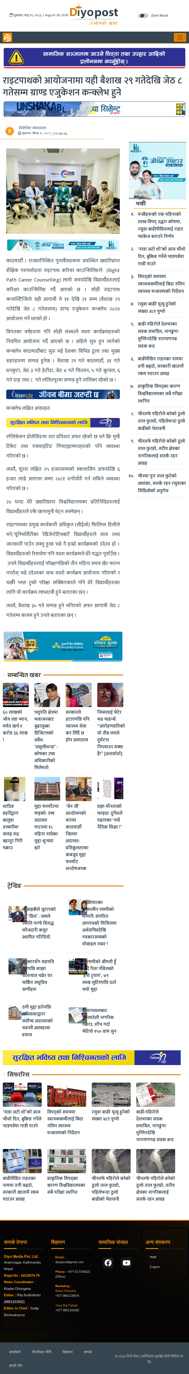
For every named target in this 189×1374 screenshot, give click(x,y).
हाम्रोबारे (15, 1352)
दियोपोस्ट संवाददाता (32, 128)
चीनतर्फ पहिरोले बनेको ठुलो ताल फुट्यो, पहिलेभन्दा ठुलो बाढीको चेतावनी (161, 421)
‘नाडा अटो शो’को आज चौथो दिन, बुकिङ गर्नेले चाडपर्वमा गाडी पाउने (161, 256)
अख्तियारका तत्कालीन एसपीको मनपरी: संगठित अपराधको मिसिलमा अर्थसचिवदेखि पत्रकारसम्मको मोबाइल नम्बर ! (99, 923)
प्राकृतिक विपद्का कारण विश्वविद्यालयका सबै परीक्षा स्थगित (160, 393)
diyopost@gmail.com (69, 1262)
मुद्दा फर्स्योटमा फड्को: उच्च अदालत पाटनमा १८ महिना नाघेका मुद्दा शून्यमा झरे (46, 827)
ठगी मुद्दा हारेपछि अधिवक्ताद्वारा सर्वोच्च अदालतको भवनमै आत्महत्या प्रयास (37, 1021)
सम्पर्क (88, 1352)
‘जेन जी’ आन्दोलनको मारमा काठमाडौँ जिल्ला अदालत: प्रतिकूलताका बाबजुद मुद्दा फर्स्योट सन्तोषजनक (77, 837)
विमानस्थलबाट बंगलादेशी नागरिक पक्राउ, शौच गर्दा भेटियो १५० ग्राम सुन (99, 1021)
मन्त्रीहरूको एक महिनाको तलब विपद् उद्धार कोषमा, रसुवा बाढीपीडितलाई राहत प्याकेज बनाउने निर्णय (160, 225)
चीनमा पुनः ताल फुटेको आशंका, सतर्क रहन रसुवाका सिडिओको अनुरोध (162, 483)
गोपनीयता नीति (41, 1352)
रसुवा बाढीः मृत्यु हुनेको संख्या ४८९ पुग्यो (157, 307)
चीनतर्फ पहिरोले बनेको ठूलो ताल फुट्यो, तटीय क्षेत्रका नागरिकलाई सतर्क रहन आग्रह (161, 452)
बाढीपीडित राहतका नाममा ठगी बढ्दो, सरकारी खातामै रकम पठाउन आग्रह (161, 366)
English (155, 1267)
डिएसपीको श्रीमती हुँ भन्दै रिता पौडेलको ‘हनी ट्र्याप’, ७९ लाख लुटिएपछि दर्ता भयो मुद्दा (99, 975)
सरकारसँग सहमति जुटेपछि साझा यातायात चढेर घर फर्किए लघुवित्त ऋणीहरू (38, 975)
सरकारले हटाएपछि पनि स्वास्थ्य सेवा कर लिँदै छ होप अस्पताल (77, 726)
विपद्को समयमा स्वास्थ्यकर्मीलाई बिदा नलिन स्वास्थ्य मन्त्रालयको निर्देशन (161, 284)
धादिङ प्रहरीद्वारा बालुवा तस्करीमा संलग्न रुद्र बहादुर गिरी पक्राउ (12, 827)
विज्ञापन (67, 1352)
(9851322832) (14, 1302)
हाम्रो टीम (15, 1366)
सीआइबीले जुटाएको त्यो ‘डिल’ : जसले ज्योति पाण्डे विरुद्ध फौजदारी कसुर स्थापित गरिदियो (39, 923)
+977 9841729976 (67, 1295)
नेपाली (153, 1257)
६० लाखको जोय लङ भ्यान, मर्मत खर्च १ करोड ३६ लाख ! (15, 726)
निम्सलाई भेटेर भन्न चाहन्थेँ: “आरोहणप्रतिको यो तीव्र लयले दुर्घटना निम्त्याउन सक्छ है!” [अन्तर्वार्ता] (111, 733)
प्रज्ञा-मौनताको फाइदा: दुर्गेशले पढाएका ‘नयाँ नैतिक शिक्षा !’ (109, 816)
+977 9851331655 (67, 1310)
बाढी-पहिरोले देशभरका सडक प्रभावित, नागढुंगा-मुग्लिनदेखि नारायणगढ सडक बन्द (158, 335)
